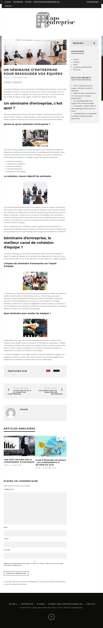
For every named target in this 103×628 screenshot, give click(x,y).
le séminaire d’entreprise (32, 150)
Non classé (76, 70)
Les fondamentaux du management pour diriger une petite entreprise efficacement (84, 116)
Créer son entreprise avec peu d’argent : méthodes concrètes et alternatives (82, 88)
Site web (7, 550)
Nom (6, 527)
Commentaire (9, 489)
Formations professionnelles (46, 2)
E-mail (6, 538)
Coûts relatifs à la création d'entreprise (19, 392)
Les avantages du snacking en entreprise (51, 392)
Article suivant (50, 388)
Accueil (8, 2)
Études (28, 2)
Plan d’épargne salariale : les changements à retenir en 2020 (51, 462)
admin (6, 77)
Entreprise (18, 2)
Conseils (76, 59)
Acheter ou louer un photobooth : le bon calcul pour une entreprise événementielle (83, 95)
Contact (8, 6)
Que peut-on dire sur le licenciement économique (19, 461)
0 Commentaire (17, 82)
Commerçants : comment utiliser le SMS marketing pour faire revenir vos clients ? (83, 108)
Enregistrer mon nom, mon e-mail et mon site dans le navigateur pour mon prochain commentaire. (33, 564)
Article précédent (21, 388)
